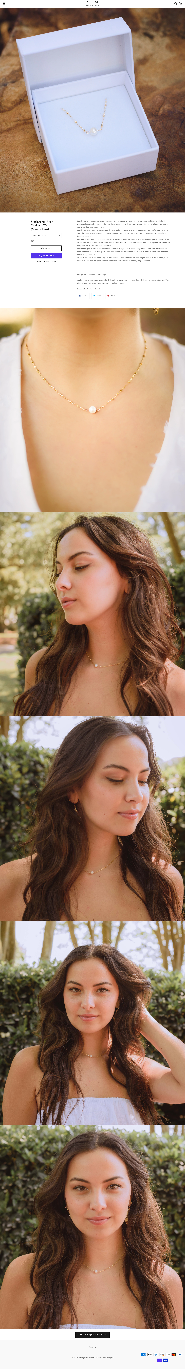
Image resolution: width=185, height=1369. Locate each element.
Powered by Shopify (104, 1358)
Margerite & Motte (87, 1358)
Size (34, 236)
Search (92, 1347)
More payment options (46, 261)
